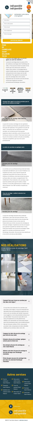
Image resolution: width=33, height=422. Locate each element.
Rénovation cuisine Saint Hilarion (27, 383)
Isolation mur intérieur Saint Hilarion (7, 391)
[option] (5, 90)
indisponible (16, 6)
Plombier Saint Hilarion (27, 389)
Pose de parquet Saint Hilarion (17, 387)
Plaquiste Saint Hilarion (6, 386)
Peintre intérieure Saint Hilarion (6, 381)
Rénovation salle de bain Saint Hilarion (17, 381)
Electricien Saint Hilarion (27, 393)
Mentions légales (23, 420)
